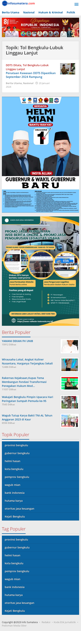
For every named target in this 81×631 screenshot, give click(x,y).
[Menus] (76, 4)
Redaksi (46, 622)
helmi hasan (12, 461)
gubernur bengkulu (17, 453)
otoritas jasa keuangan (19, 508)
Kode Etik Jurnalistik (65, 622)
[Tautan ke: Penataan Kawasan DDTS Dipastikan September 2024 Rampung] (67, 68)
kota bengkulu (14, 469)
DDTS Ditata (13, 65)
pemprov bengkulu (17, 477)
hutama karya (14, 500)
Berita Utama (14, 83)
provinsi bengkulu (16, 445)
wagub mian (12, 485)
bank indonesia (14, 493)
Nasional (28, 83)
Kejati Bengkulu (15, 516)
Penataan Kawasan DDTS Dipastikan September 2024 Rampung (31, 75)
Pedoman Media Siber (14, 625)
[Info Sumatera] (19, 3)
